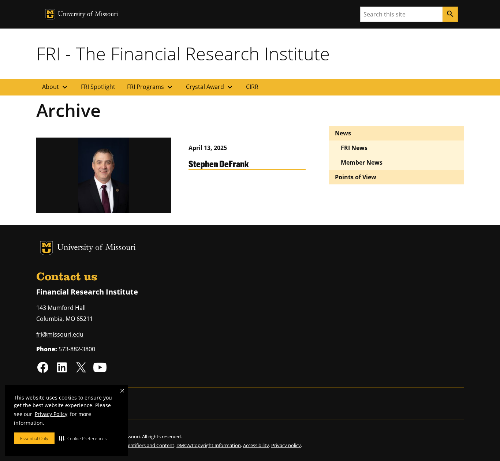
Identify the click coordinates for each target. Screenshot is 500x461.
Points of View (355, 177)
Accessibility (256, 445)
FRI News (354, 148)
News (343, 133)
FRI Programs (150, 87)
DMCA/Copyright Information (208, 445)
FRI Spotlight (98, 87)
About (55, 87)
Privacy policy (286, 445)
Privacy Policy (51, 414)
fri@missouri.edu (59, 334)
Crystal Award (210, 87)
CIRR (252, 87)
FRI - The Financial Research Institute (183, 53)
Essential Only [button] (34, 438)
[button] (82, 438)
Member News (362, 162)
